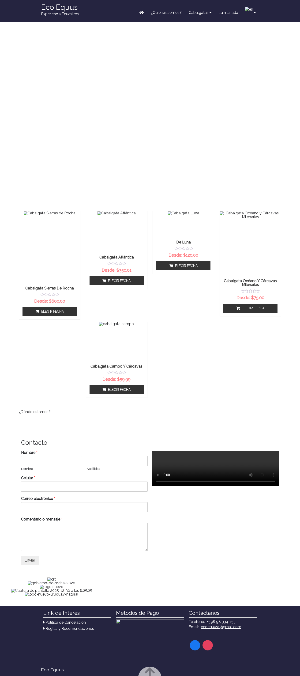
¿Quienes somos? (166, 12)
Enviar (30, 560)
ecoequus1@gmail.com (221, 627)
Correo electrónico (38, 498)
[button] (7, 587)
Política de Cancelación (65, 622)
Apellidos (93, 469)
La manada (228, 12)
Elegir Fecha (52, 311)
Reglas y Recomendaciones (69, 628)
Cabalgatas (199, 12)
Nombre (29, 452)
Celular (28, 478)
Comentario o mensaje (41, 519)
